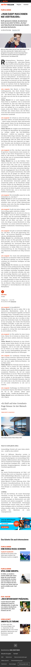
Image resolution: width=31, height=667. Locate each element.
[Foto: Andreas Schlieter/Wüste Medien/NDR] (15, 426)
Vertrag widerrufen (23, 664)
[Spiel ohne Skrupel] (25, 578)
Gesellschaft (6, 619)
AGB (2, 657)
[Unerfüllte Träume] (25, 629)
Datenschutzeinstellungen (20, 657)
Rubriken (26, 4)
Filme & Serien (6, 10)
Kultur (7, 597)
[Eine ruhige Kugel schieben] (25, 556)
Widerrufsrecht (5, 660)
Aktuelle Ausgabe (6, 654)
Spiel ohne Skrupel (10, 571)
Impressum (4, 664)
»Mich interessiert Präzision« (15, 599)
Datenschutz (9, 657)
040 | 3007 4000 (15, 650)
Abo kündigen (12, 664)
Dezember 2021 (16, 30)
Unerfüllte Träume (10, 621)
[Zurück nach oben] (15, 645)
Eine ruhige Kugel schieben (13, 549)
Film (2, 597)
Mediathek (13, 301)
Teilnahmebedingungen (17, 660)
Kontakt (16, 654)
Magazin (19, 4)
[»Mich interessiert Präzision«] (25, 606)
